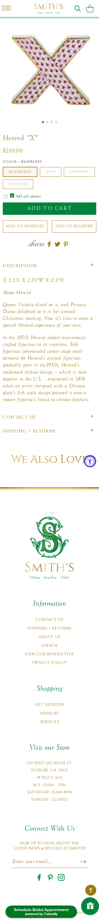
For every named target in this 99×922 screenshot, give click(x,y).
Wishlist (49, 713)
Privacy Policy (49, 662)
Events (49, 645)
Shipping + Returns (49, 628)
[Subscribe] (83, 862)
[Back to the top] (90, 890)
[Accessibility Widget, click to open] (90, 461)
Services (49, 721)
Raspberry (20, 171)
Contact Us (49, 619)
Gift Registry (49, 704)
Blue (51, 171)
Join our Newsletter (49, 654)
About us (49, 636)
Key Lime (18, 184)
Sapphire (79, 171)
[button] (78, 8)
